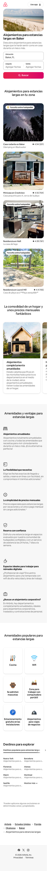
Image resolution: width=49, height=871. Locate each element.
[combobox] (23, 57)
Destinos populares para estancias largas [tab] (21, 750)
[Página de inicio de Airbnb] (5, 4)
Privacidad (18, 857)
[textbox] (13, 67)
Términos (29, 857)
